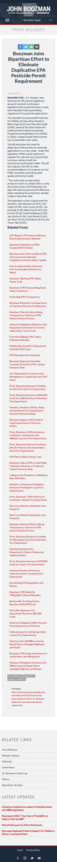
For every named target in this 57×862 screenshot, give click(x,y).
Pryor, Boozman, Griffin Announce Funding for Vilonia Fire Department (28, 498)
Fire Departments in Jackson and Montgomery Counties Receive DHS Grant (28, 376)
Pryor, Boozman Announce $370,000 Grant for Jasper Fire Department (28, 563)
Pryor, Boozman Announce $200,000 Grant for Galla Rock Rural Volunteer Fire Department (28, 398)
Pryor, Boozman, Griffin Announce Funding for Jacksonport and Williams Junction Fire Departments (28, 435)
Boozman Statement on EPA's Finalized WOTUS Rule (24, 246)
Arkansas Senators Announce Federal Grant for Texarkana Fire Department (26, 573)
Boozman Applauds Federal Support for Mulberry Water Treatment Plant (28, 832)
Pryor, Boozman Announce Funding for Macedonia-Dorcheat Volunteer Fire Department (27, 539)
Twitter (25, 46)
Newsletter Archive (12, 785)
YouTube (39, 858)
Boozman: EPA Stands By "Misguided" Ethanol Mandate (25, 594)
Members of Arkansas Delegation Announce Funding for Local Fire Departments (26, 487)
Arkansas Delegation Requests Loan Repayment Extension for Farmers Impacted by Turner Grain (28, 327)
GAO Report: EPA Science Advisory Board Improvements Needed (27, 237)
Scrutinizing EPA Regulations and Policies (26, 584)
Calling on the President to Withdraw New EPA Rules (28, 477)
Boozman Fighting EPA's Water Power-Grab (25, 280)
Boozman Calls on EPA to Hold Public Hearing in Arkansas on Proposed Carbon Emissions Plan (28, 466)
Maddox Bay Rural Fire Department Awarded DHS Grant (27, 347)
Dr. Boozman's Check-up (14, 773)
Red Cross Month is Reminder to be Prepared (27, 507)
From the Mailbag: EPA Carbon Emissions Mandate (25, 338)
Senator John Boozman (28, 9)
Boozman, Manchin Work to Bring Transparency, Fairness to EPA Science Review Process (26, 527)
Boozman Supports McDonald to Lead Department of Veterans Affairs (26, 422)
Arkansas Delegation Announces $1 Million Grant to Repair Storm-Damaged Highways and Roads (27, 665)
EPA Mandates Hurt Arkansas (24, 355)
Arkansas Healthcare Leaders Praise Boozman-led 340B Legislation (27, 808)
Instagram (25, 858)
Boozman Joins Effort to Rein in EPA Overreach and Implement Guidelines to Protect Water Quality (28, 257)
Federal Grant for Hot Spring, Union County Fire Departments (27, 633)
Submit (50, 20)
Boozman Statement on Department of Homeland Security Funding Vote (28, 304)
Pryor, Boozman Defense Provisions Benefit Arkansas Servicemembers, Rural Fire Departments (27, 447)
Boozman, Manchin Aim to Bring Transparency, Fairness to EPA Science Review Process (25, 315)
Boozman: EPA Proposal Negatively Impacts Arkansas (27, 289)
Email (31, 46)
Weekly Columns (10, 755)
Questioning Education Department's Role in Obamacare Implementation (26, 552)
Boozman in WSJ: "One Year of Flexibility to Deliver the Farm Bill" (25, 817)
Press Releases (10, 749)
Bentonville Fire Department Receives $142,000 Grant (24, 603)
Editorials (7, 761)
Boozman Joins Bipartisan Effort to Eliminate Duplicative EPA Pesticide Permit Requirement (28, 67)
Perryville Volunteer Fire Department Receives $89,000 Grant (25, 613)
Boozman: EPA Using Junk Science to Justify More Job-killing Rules (28, 655)
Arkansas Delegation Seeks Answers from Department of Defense (28, 624)
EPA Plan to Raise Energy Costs (25, 456)
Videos (5, 779)
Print (36, 46)
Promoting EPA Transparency (24, 296)
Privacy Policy (33, 850)
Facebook (20, 46)
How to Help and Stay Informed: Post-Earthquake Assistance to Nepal (26, 269)
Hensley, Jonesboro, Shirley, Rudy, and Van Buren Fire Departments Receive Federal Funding (26, 410)
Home (20, 850)
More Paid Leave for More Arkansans (22, 825)
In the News (8, 767)
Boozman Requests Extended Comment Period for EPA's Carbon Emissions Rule (27, 364)
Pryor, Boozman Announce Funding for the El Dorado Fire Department (27, 387)
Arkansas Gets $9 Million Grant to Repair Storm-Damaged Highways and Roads (27, 644)
